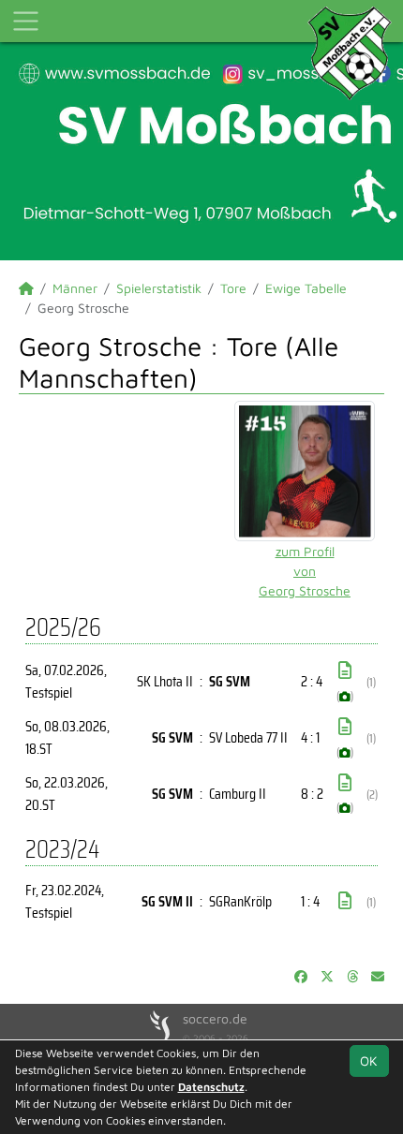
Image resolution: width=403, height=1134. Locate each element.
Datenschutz (211, 1087)
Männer (74, 288)
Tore (233, 288)
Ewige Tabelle (306, 288)
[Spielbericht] (344, 670)
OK (369, 1060)
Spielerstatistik (159, 288)
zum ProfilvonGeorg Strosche (305, 570)
